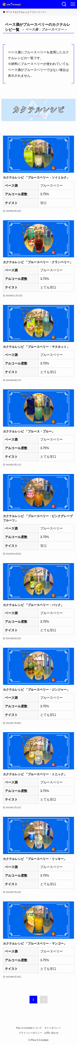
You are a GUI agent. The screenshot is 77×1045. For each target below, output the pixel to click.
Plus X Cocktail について (29, 1028)
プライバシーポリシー (30, 1033)
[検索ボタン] (64, 4)
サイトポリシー (52, 1028)
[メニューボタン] (72, 4)
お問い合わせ (51, 1033)
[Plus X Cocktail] (12, 4)
